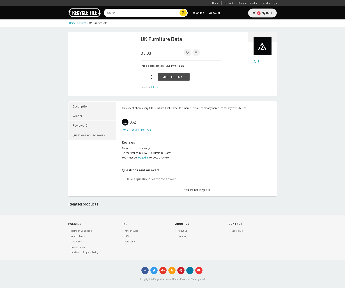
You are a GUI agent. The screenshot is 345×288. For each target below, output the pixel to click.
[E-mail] (196, 52)
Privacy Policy (78, 246)
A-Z (256, 61)
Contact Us (237, 230)
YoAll (202, 279)
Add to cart (173, 77)
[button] (187, 52)
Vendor (77, 116)
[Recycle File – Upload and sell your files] (84, 12)
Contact (228, 3)
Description (80, 106)
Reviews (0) (80, 125)
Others (82, 22)
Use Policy (76, 241)
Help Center (130, 241)
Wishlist (198, 12)
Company (183, 236)
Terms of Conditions (81, 230)
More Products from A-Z (136, 129)
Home (215, 3)
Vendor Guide (131, 230)
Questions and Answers (88, 135)
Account (214, 12)
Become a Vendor (247, 3)
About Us (182, 230)
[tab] (92, 106)
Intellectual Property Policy (84, 252)
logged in (143, 157)
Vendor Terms (78, 236)
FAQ (127, 236)
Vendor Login (270, 3)
